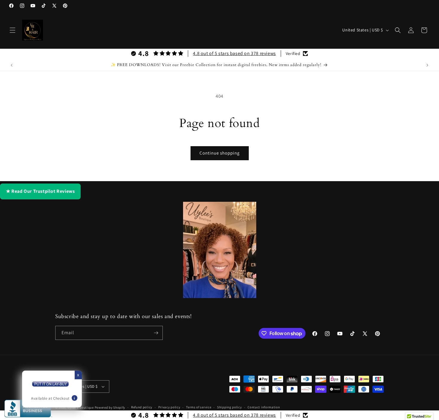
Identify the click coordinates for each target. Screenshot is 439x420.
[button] (12, 30)
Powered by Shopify (110, 407)
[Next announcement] (427, 65)
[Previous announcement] (11, 65)
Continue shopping (219, 153)
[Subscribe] (155, 333)
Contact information (264, 407)
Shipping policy (229, 407)
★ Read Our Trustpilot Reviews (40, 191)
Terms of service (198, 407)
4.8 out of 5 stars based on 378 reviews (234, 53)
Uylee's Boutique (80, 407)
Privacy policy (169, 407)
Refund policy (141, 407)
